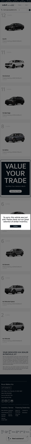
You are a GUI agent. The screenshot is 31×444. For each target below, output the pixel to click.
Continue (15, 226)
